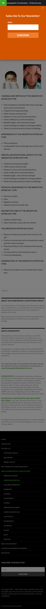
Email (10, 22)
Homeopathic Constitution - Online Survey (23, 3)
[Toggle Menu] (3, 3)
